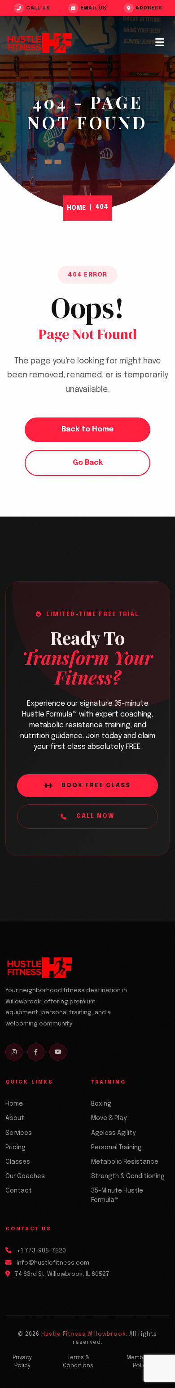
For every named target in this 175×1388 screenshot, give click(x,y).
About (14, 1118)
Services (18, 1133)
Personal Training (116, 1147)
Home (76, 208)
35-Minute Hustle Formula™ (117, 1195)
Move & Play (109, 1118)
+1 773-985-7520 (41, 1250)
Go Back (88, 463)
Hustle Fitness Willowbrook (83, 1334)
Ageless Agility (113, 1133)
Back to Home (87, 429)
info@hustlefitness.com (53, 1263)
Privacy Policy (22, 1362)
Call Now (95, 816)
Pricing (15, 1147)
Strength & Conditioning (128, 1176)
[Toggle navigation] (160, 42)
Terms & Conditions (78, 1362)
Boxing (101, 1104)
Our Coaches (25, 1176)
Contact (18, 1191)
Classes (17, 1162)
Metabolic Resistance (124, 1162)
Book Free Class (96, 786)
